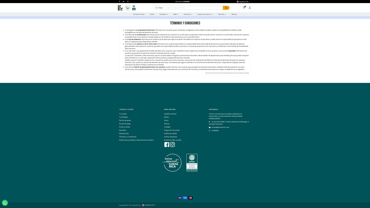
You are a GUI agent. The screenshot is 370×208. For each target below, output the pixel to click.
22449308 (186, 1)
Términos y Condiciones (127, 137)
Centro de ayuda (125, 120)
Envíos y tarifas (124, 127)
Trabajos (167, 127)
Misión (166, 117)
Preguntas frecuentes (172, 130)
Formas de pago (125, 124)
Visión (166, 120)
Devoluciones (124, 133)
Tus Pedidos (123, 117)
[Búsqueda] (226, 8)
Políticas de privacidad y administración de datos (136, 140)
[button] (159, 8)
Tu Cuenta (123, 114)
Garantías (122, 130)
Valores (166, 124)
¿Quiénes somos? (170, 114)
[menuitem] (138, 14)
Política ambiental (170, 137)
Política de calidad (170, 133)
